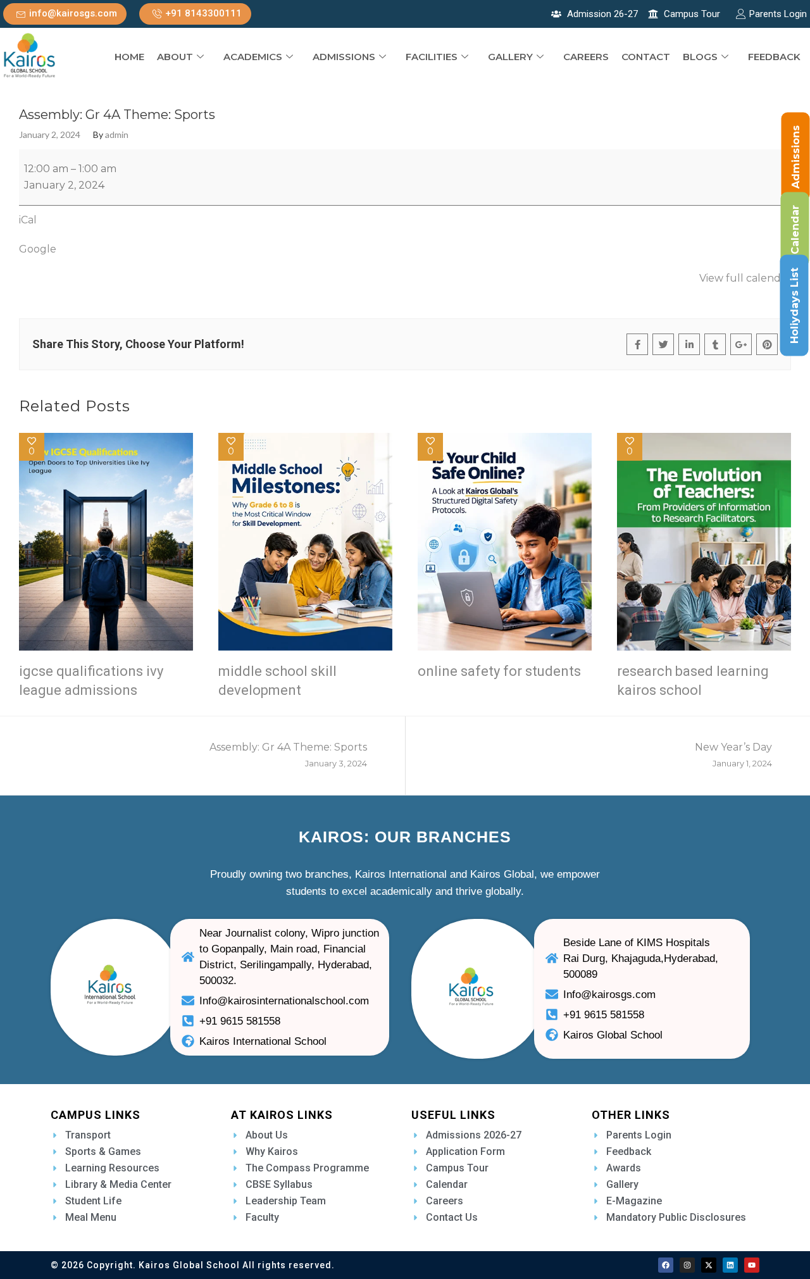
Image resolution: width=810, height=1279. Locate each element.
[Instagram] (687, 1265)
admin (116, 135)
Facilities (432, 57)
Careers (586, 57)
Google (37, 249)
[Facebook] (665, 1265)
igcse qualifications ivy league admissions (91, 680)
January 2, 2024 (49, 135)
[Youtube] (751, 1265)
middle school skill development (277, 680)
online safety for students (499, 671)
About (175, 57)
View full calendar (745, 278)
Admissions (344, 57)
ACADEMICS (252, 57)
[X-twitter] (708, 1265)
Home (129, 57)
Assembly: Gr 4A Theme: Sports (288, 754)
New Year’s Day (733, 754)
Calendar (795, 229)
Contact (645, 57)
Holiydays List (794, 306)
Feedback (774, 57)
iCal (28, 220)
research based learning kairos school (693, 680)
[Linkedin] (730, 1265)
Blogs (700, 57)
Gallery (510, 57)
